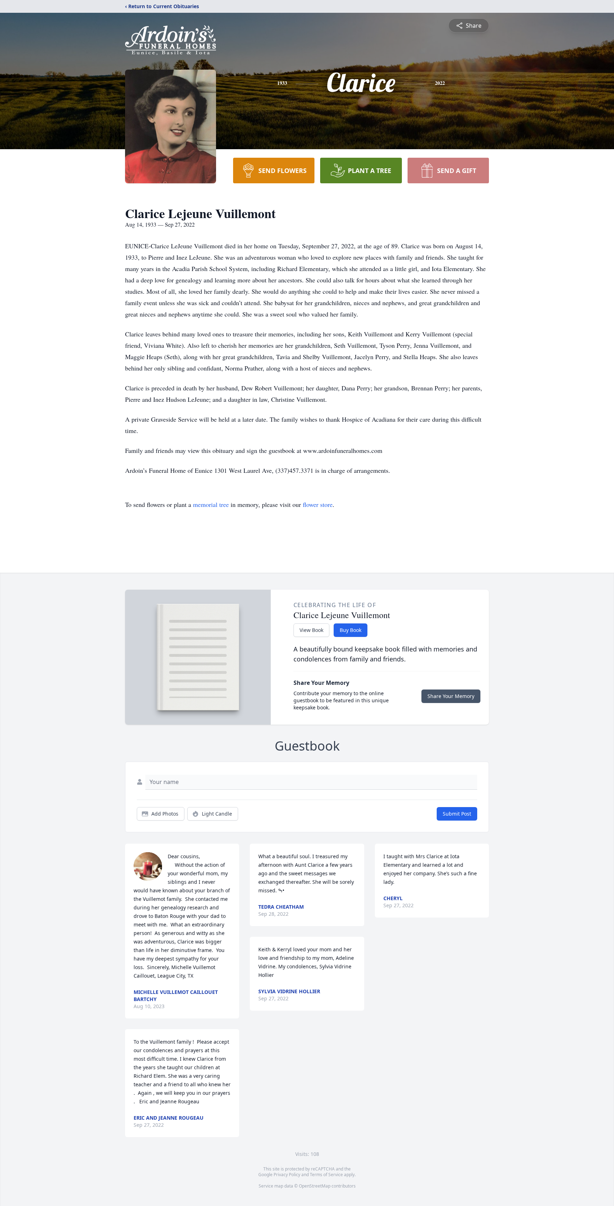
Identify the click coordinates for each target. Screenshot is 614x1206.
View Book (311, 630)
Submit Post (457, 813)
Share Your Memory (450, 696)
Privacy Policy (287, 1175)
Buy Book (350, 630)
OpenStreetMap (314, 1186)
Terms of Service (326, 1175)
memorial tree (211, 504)
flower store (318, 504)
